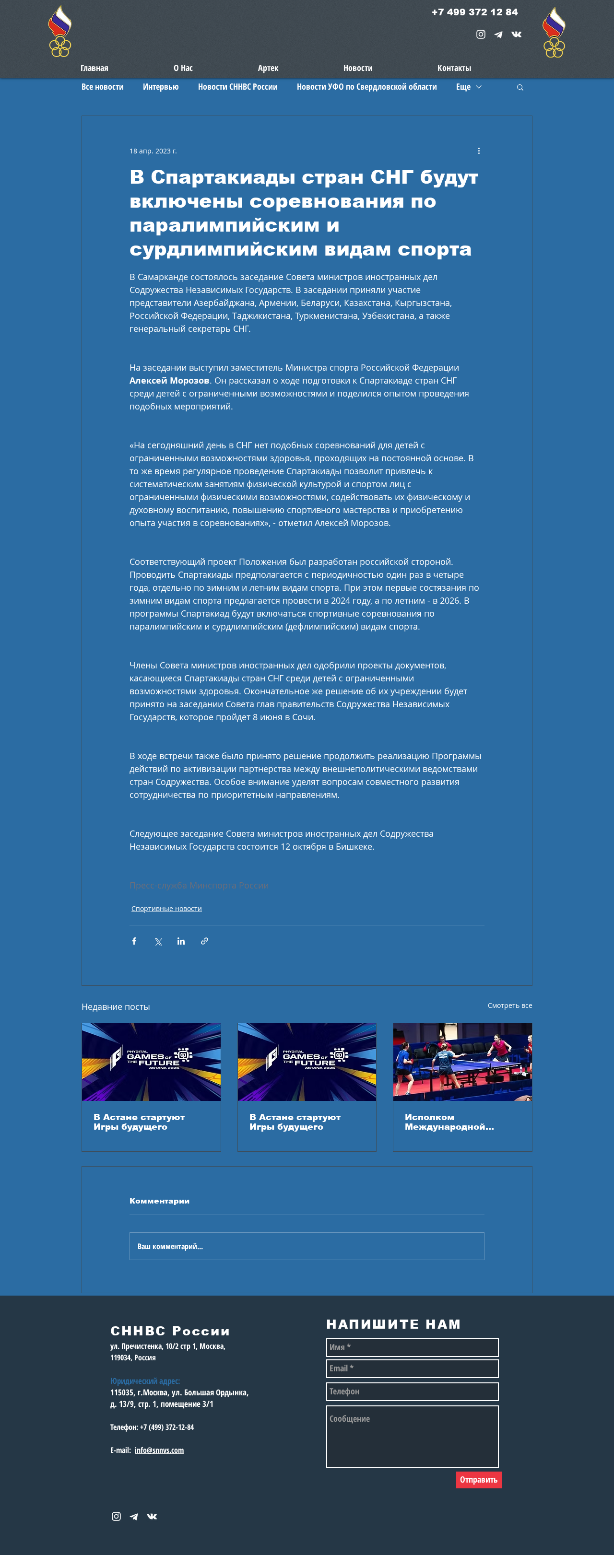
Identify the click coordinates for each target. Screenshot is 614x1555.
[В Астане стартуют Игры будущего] (151, 1062)
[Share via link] (204, 941)
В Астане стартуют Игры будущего (139, 1122)
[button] (520, 87)
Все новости (103, 86)
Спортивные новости (166, 908)
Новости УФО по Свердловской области (367, 86)
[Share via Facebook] (134, 941)
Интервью (161, 86)
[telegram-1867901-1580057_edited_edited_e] (499, 34)
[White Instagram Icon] (481, 34)
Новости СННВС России (238, 86)
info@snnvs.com (159, 1450)
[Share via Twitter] (157, 941)
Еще (463, 86)
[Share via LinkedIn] (181, 941)
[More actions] (478, 150)
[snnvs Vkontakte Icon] (516, 34)
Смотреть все (510, 1005)
